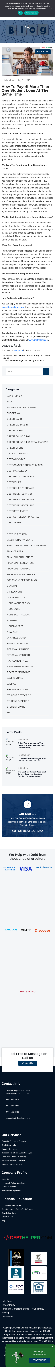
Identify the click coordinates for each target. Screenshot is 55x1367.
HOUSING (12, 620)
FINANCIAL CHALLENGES (20, 557)
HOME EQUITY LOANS (18, 615)
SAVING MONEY (15, 678)
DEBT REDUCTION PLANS (20, 476)
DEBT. (10, 528)
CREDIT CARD (14, 419)
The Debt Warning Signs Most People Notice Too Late (32, 759)
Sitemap (5, 1313)
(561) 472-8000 (12, 1106)
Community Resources (11, 1205)
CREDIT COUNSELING (18, 436)
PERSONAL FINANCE (18, 649)
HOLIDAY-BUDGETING (18, 603)
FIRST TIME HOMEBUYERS (21, 574)
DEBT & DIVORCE (16, 459)
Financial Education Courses (14, 1141)
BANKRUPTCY (14, 396)
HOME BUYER (14, 609)
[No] (51, 8)
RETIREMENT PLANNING (20, 666)
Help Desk (7, 1301)
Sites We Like (7, 1217)
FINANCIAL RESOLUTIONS (20, 563)
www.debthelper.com (38, 340)
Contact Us (27, 1063)
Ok (20, 13)
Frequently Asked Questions (13, 1183)
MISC (9, 713)
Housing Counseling (10, 1149)
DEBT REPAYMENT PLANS (20, 500)
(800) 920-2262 (12, 1100)
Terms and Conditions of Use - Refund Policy (23, 1309)
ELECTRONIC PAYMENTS (20, 540)
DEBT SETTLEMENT (17, 511)
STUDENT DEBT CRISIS (19, 695)
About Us (5, 1179)
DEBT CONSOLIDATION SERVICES (25, 465)
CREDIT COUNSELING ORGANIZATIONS (27, 442)
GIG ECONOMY (14, 592)
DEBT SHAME (14, 522)
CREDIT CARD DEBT (17, 425)
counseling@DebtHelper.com (18, 1118)
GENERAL (12, 586)
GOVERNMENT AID (16, 597)
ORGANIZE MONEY (17, 638)
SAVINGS (11, 684)
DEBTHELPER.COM (17, 534)
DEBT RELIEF (14, 482)
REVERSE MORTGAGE (18, 672)
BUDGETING (43, 52)
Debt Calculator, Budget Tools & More (17, 1209)
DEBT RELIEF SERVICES (20, 494)
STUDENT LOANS (16, 707)
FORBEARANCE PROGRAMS (22, 580)
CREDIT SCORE (15, 448)
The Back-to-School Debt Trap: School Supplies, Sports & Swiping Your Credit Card (32, 774)
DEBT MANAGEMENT (18, 471)
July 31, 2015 (24, 80)
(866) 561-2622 (12, 1112)
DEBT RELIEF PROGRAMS (20, 488)
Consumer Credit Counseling (14, 1157)
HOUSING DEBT (15, 626)
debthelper (9, 80)
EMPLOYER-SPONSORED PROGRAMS (27, 546)
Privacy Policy (8, 1305)
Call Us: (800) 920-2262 (27, 830)
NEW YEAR (13, 632)
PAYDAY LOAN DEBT (17, 643)
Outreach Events (9, 1187)
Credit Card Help (9, 1145)
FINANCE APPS (15, 551)
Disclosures (7, 1317)
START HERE (39, 1360)
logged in (18, 350)
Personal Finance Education (13, 1160)
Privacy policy (31, 13)
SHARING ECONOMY (17, 689)
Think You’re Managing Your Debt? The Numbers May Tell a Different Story (32, 745)
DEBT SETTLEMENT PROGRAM (23, 517)
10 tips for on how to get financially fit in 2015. (23, 360)
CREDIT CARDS (15, 430)
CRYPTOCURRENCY (18, 453)
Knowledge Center (9, 1213)
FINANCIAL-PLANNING (18, 569)
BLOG (10, 402)
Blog (3, 1221)
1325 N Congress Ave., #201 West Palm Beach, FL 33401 (18, 1092)
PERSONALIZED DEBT (18, 655)
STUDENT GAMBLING (18, 701)
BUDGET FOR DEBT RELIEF (21, 407)
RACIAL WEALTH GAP (18, 661)
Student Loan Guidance (12, 1164)
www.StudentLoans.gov (13, 307)
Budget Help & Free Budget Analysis (17, 1153)
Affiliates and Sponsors (11, 1190)
